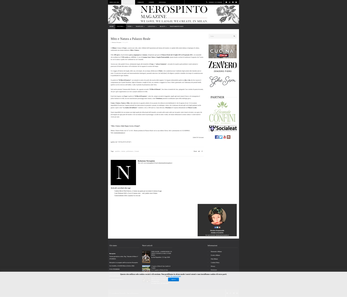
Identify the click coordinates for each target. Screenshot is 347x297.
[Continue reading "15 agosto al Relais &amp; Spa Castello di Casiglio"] (146, 270)
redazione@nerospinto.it (165, 163)
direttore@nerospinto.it (222, 235)
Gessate (136, 151)
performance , (130, 151)
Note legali (162, 2)
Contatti (151, 2)
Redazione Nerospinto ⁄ (117, 42)
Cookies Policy (215, 262)
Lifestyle (152, 26)
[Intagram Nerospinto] (228, 137)
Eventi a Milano (215, 255)
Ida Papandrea (157, 257)
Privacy (213, 266)
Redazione (214, 270)
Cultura (120, 26)
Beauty (163, 26)
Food (130, 26)
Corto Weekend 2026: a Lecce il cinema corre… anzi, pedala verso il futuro (135, 193)
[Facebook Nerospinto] (217, 137)
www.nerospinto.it (149, 163)
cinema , (123, 151)
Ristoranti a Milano (216, 251)
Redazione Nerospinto (146, 161)
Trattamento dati (176, 26)
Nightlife (140, 26)
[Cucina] (223, 51)
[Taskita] (223, 112)
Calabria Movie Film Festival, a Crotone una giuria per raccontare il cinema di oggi (138, 191)
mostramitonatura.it (119, 133)
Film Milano (214, 259)
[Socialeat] (223, 128)
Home (112, 26)
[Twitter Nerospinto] (220, 137)
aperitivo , (118, 151)
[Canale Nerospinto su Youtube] (224, 137)
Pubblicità (141, 2)
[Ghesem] (223, 81)
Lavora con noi (128, 2)
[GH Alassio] (223, 66)
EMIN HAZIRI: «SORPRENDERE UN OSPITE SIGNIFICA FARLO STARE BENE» (161, 253)
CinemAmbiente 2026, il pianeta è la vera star (127, 195)
